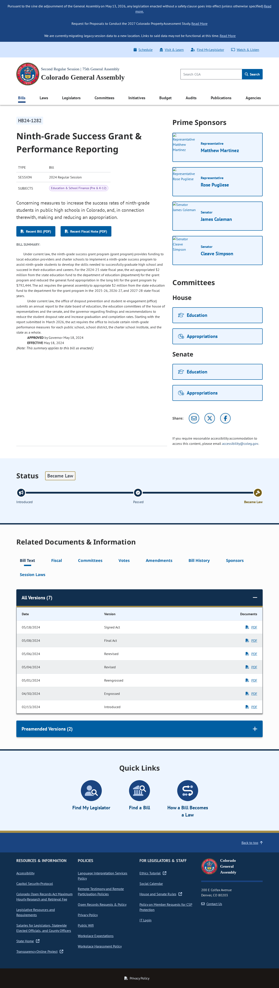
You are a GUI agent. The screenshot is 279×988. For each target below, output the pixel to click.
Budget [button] (165, 97)
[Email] (194, 418)
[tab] (27, 561)
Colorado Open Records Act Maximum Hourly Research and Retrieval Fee (44, 896)
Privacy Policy (87, 915)
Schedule (145, 49)
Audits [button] (191, 97)
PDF (254, 627)
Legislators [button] (71, 97)
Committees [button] (104, 97)
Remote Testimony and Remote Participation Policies (101, 891)
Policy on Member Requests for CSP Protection (166, 907)
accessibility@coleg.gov (240, 443)
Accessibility (25, 873)
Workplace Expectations (96, 936)
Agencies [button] (253, 97)
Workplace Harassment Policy (100, 946)
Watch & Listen (248, 49)
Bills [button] (22, 97)
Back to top (250, 842)
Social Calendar (151, 883)
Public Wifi (86, 925)
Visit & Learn (174, 49)
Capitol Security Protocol (34, 883)
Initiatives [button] (136, 97)
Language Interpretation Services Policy (102, 875)
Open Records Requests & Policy (102, 904)
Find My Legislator (210, 49)
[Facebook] (225, 418)
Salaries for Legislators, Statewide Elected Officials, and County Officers (43, 928)
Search (254, 74)
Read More (199, 23)
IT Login (145, 920)
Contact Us (214, 904)
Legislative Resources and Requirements (35, 912)
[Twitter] (209, 418)
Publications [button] (221, 97)
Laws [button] (44, 97)
